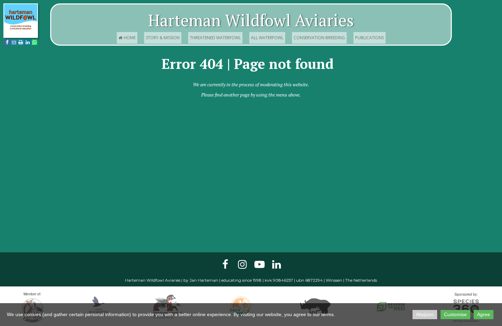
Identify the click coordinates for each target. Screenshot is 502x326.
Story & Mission (163, 38)
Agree (483, 314)
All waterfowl (267, 38)
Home (127, 38)
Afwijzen (425, 314)
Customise (455, 314)
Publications (369, 38)
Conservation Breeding (319, 38)
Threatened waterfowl (215, 38)
